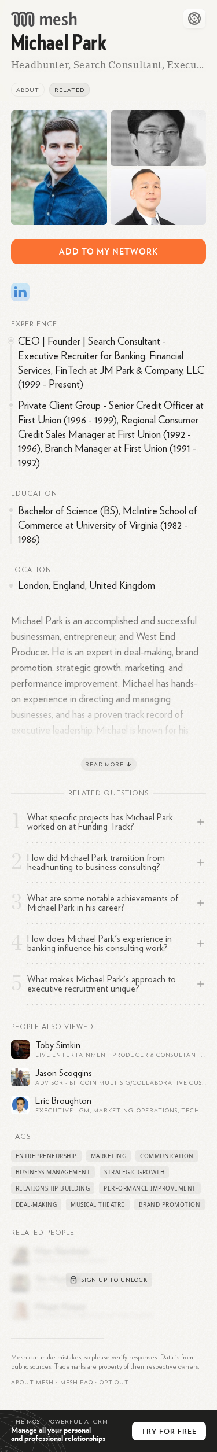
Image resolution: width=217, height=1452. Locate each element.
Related (69, 90)
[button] (76, 1382)
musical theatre (98, 1204)
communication (167, 1156)
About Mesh (32, 1382)
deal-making (36, 1204)
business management (53, 1172)
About (27, 90)
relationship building (53, 1188)
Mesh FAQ (76, 1382)
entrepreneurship (46, 1156)
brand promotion (170, 1204)
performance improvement (150, 1188)
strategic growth (134, 1172)
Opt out (114, 1382)
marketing (109, 1156)
